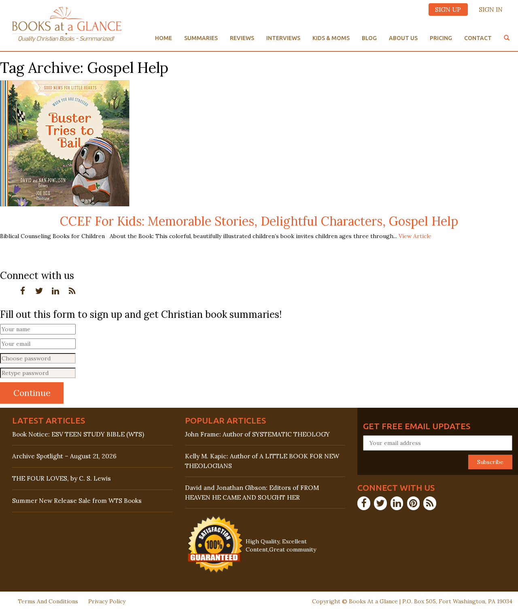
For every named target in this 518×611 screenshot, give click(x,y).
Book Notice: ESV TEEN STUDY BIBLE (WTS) (78, 434)
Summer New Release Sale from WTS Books (77, 501)
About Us (403, 38)
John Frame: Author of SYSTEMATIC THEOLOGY (257, 434)
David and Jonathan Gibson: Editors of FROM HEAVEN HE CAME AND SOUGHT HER (252, 492)
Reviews (242, 38)
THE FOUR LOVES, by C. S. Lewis (61, 478)
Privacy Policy (106, 601)
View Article (415, 236)
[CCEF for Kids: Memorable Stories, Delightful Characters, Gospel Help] (65, 142)
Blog (369, 38)
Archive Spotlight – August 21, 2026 (64, 456)
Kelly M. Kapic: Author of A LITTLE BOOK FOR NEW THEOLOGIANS (262, 460)
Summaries (201, 38)
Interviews (283, 38)
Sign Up (448, 9)
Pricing (441, 38)
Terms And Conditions (48, 601)
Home (163, 38)
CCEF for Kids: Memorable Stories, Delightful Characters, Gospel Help (259, 221)
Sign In (491, 9)
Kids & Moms (331, 38)
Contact (478, 38)
